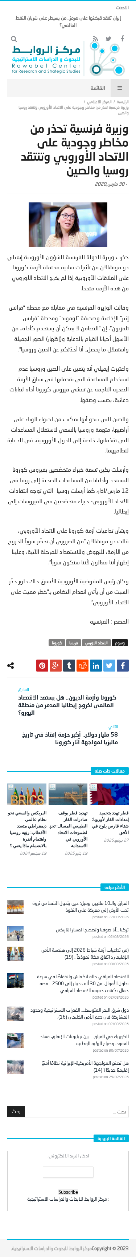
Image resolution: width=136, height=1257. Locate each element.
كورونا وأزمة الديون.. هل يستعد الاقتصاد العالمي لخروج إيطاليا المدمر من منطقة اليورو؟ (67, 701)
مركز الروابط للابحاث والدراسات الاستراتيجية (67, 1199)
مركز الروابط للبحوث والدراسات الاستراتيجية (52, 1248)
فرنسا (73, 642)
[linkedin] (96, 666)
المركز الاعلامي (99, 101)
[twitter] (109, 666)
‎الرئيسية (123, 101)
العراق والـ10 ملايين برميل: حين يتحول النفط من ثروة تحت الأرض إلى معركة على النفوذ (80, 906)
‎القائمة (98, 88)
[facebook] (123, 666)
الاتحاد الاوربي (96, 642)
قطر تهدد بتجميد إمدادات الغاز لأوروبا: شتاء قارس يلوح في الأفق (110, 822)
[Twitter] (108, 39)
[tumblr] (69, 666)
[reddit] (82, 666)
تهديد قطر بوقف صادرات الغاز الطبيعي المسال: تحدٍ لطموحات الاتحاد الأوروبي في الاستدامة (68, 829)
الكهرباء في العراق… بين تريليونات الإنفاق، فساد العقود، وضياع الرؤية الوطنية (84, 1040)
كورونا (57, 642)
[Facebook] (122, 39)
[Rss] (95, 39)
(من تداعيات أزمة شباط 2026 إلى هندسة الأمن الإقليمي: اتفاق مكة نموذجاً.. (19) (85, 953)
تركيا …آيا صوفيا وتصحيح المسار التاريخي (92, 929)
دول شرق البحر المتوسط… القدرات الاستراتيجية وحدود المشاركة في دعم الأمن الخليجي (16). (79, 1013)
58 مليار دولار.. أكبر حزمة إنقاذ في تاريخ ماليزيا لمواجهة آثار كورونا (70, 734)
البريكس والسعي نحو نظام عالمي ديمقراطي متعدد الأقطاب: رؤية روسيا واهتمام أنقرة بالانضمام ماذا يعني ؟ (27, 829)
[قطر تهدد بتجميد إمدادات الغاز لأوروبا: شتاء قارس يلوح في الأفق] (109, 794)
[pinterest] (42, 666)
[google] (56, 666)
